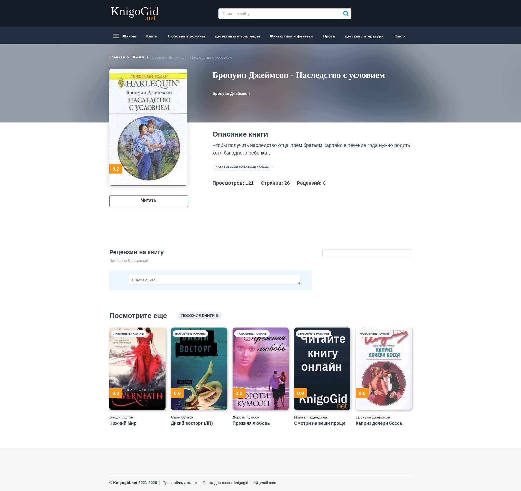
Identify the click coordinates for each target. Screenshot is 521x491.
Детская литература (364, 36)
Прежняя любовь (251, 423)
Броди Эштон (121, 417)
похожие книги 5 (199, 315)
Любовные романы (186, 36)
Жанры (129, 36)
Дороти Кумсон (246, 417)
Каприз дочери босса (379, 423)
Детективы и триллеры (237, 36)
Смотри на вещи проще (319, 423)
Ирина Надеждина (310, 417)
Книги (151, 36)
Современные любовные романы (242, 167)
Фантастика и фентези (291, 36)
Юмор (399, 36)
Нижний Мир (122, 423)
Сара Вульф (182, 417)
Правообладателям (180, 482)
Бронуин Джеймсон (231, 93)
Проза (329, 36)
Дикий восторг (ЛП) (192, 423)
